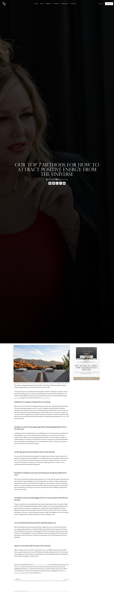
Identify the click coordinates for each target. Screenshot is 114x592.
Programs (48, 3)
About (41, 3)
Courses (56, 3)
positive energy (45, 398)
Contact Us (73, 3)
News (58, 179)
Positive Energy (64, 179)
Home (36, 3)
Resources (64, 3)
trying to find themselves (40, 564)
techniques (17, 398)
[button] (49, 183)
